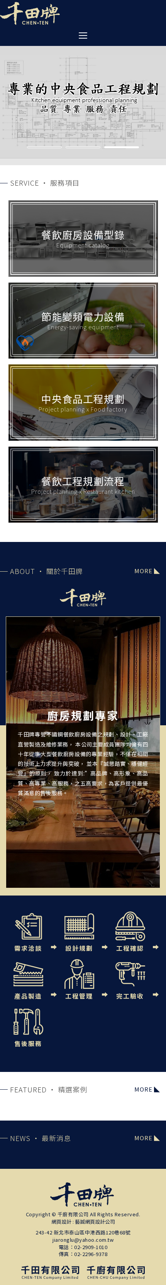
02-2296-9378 (90, 1254)
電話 (64, 1247)
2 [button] (83, 148)
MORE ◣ (147, 571)
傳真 (64, 1254)
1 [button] (44, 148)
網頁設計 (61, 1221)
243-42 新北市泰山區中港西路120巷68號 (83, 1232)
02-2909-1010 (90, 1247)
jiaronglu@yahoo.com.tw (83, 1239)
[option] (83, 96)
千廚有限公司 (30, 13)
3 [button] (121, 148)
